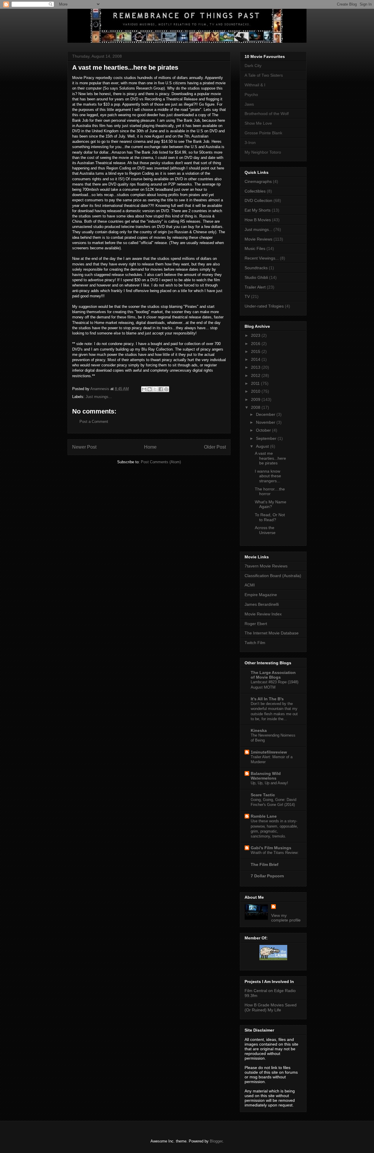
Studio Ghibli (256, 277)
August (263, 446)
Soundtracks (256, 267)
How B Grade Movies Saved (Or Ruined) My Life (271, 1007)
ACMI (250, 585)
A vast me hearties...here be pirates (270, 458)
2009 (256, 399)
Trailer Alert (255, 287)
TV (247, 296)
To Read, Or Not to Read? (270, 517)
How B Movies (258, 219)
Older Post (215, 447)
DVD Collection (258, 200)
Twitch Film (255, 642)
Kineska (259, 730)
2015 (256, 351)
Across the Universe (265, 530)
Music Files (255, 248)
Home (150, 447)
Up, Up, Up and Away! (269, 783)
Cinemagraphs (258, 181)
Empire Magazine (261, 594)
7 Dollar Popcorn (267, 876)
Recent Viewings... (262, 258)
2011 (256, 383)
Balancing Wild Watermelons (266, 775)
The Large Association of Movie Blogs (273, 675)
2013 (256, 367)
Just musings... (99, 396)
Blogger (216, 1141)
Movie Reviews (258, 239)
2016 (256, 343)
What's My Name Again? (270, 504)
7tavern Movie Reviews (266, 566)
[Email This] (144, 389)
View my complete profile (286, 917)
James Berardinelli (262, 604)
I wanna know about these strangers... (268, 476)
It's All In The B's (267, 698)
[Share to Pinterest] (166, 389)
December (266, 414)
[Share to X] (155, 389)
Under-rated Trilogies (264, 306)
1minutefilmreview (269, 752)
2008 (256, 407)
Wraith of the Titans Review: (275, 852)
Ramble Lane (264, 816)
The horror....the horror (270, 491)
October (264, 430)
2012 (256, 375)
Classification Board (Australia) (273, 575)
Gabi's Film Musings (271, 847)
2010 (256, 391)
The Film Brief (264, 864)
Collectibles (255, 191)
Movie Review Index (263, 614)
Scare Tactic (263, 794)
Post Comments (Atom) (161, 462)
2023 (256, 335)
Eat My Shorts (258, 210)
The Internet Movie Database (272, 633)
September (267, 438)
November (266, 422)
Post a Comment (93, 421)
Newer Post (84, 447)
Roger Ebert (256, 623)
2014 (256, 359)
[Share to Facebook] (161, 389)
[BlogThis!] (150, 389)
